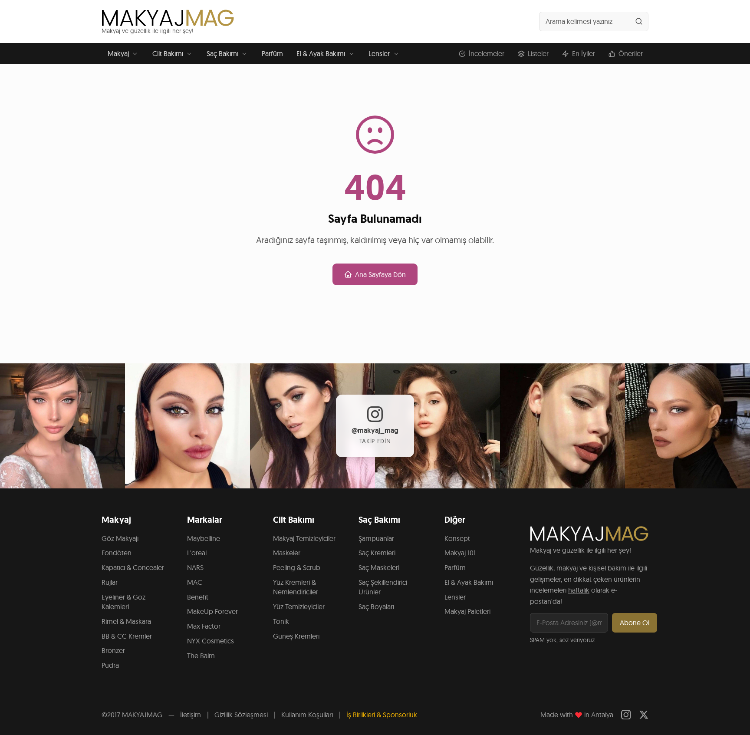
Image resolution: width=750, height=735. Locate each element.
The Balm (201, 655)
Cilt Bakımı (167, 53)
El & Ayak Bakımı (320, 53)
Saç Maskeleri (379, 567)
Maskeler (286, 552)
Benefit (197, 597)
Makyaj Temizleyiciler (304, 538)
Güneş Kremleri (296, 636)
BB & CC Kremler (127, 636)
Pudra (110, 665)
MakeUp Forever (212, 611)
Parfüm (272, 53)
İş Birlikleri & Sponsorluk (381, 714)
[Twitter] (644, 715)
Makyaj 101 (460, 552)
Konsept (457, 538)
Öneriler (630, 53)
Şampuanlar (376, 538)
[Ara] (639, 21)
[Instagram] (626, 715)
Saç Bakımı (222, 53)
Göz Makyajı (120, 538)
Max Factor (203, 626)
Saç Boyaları (376, 606)
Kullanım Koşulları (307, 714)
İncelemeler (486, 53)
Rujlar (110, 582)
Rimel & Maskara (126, 621)
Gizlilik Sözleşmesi (241, 714)
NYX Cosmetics (210, 640)
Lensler (379, 53)
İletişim (190, 714)
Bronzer (113, 650)
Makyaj (118, 53)
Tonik (281, 621)
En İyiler (583, 53)
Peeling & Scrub (296, 567)
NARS (195, 567)
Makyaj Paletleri (467, 611)
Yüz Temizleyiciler (299, 606)
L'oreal (197, 552)
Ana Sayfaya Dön (380, 274)
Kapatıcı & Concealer (133, 567)
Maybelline (203, 538)
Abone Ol (634, 622)
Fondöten (117, 552)
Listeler (538, 53)
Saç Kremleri (377, 552)
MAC (194, 582)
